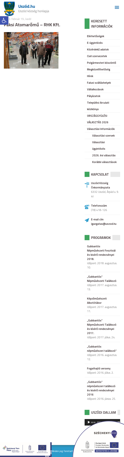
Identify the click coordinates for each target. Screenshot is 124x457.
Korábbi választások (104, 162)
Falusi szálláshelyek (99, 83)
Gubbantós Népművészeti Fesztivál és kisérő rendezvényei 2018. (101, 252)
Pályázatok (93, 96)
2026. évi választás (104, 155)
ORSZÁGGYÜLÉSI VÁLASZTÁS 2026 (97, 119)
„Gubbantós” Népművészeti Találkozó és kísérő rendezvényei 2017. (101, 326)
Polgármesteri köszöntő (101, 63)
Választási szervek (103, 135)
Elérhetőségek (95, 36)
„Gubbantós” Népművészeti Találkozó (101, 279)
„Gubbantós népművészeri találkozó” (102, 348)
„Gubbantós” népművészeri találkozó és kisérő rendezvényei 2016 (101, 388)
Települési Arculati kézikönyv (98, 106)
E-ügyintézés (95, 43)
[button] (4, 20)
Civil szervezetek (97, 56)
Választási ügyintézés (98, 145)
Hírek (90, 76)
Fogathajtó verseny (98, 368)
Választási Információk (101, 129)
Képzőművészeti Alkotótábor (97, 300)
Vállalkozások (95, 89)
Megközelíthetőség (98, 69)
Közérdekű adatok (98, 49)
